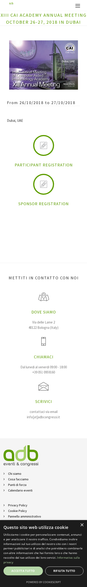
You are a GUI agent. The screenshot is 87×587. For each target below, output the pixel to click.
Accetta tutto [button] (23, 571)
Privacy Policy (17, 505)
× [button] (82, 525)
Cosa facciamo (18, 479)
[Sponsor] (43, 186)
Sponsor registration (43, 203)
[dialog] (43, 553)
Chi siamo (14, 474)
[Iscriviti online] (43, 147)
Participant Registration (44, 165)
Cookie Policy (17, 511)
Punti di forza (17, 485)
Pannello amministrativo (24, 516)
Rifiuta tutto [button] (64, 571)
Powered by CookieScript (43, 582)
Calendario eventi (20, 490)
